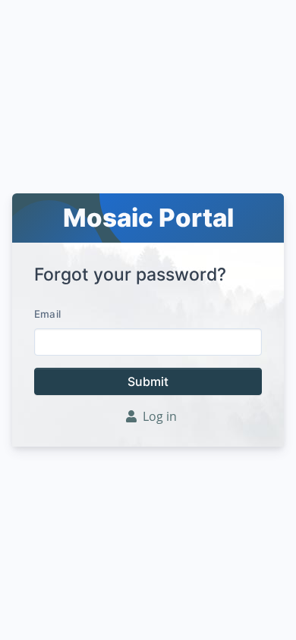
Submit (148, 381)
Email (47, 314)
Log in (160, 416)
